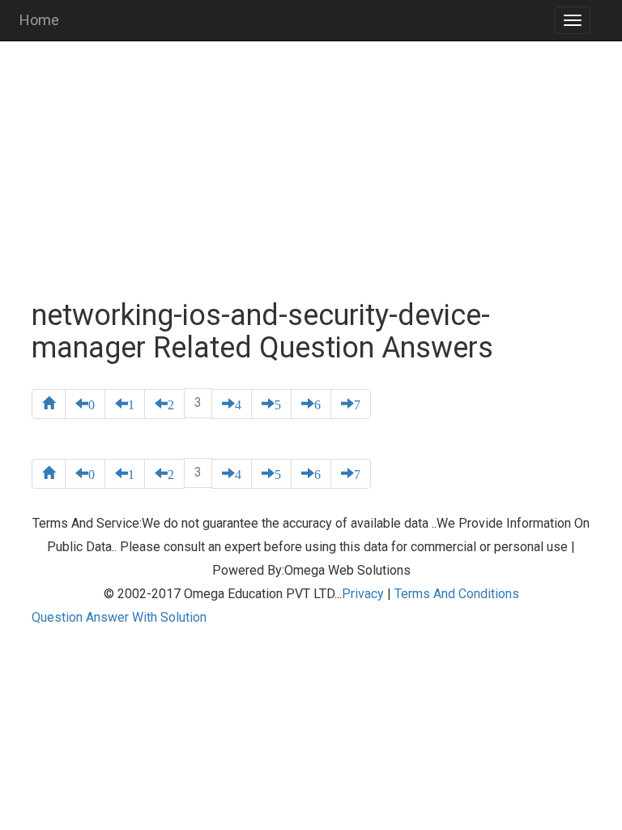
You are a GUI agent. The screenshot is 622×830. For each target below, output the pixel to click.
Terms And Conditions (456, 593)
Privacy (363, 593)
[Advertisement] (311, 170)
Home (39, 19)
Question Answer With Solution (119, 617)
